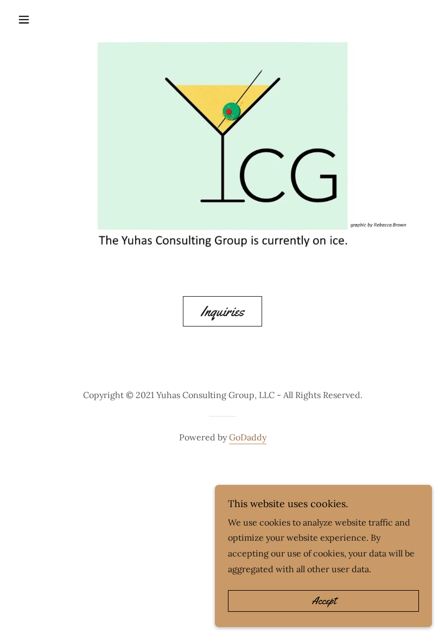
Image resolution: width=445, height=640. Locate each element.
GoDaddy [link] (247, 437)
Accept (324, 600)
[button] (37, 19)
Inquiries (222, 312)
